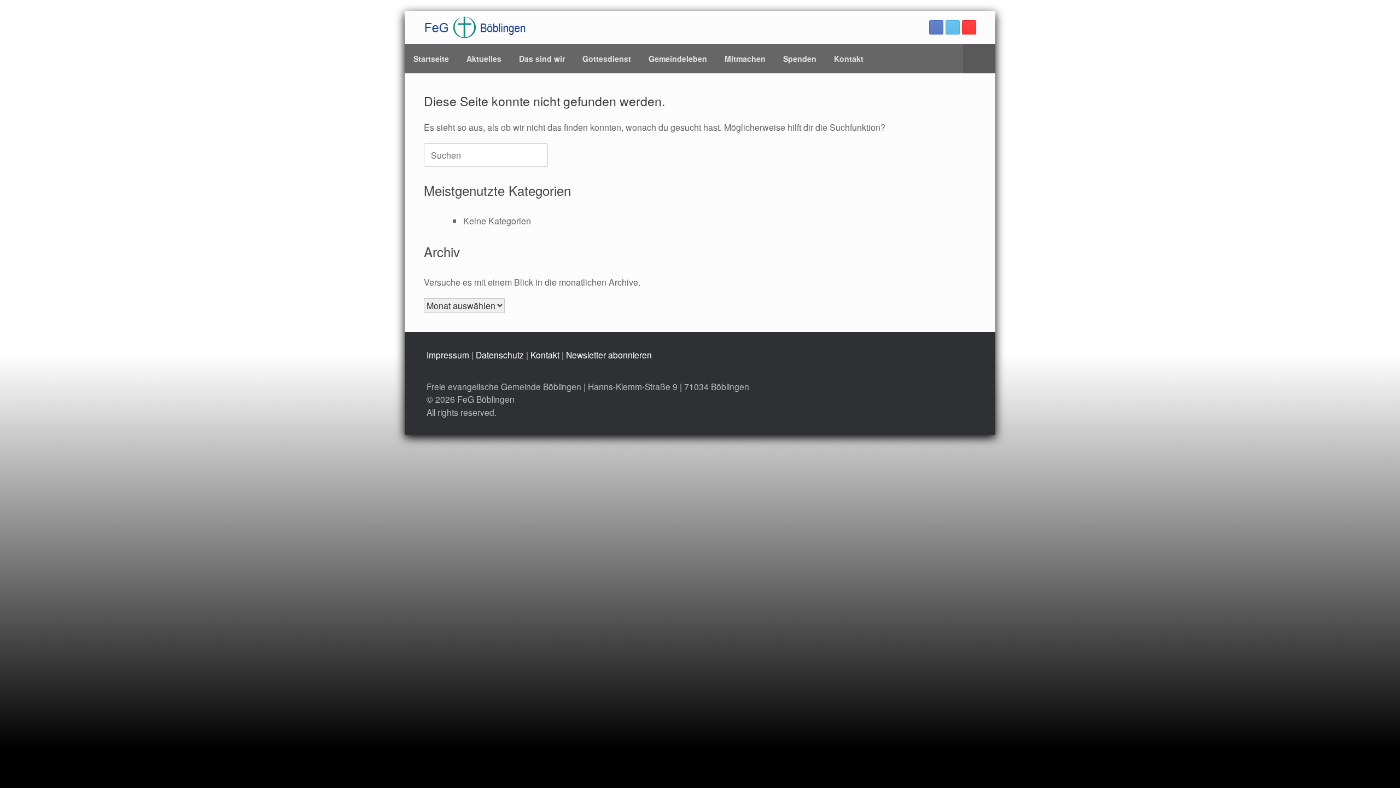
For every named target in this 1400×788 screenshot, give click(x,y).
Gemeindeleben (678, 58)
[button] (979, 58)
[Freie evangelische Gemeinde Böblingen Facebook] (936, 27)
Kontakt (849, 58)
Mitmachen (745, 58)
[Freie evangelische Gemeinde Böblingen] (475, 27)
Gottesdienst (606, 58)
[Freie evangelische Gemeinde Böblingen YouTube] (969, 27)
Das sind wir (542, 58)
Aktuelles (483, 58)
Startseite (431, 58)
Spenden (799, 58)
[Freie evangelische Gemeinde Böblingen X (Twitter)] (953, 27)
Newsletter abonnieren (609, 355)
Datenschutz (500, 355)
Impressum (448, 355)
